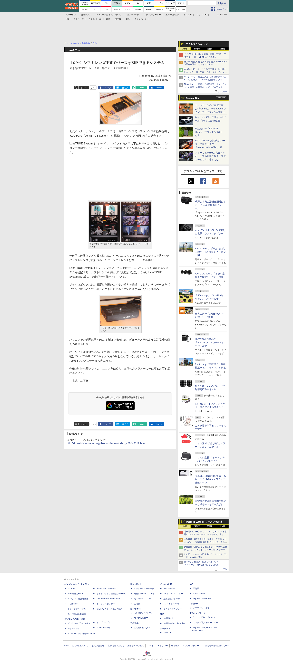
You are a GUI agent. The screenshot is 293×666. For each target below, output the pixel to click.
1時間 (184, 49)
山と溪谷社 (135, 609)
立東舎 (137, 604)
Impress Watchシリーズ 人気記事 (204, 521)
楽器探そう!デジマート (144, 593)
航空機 (118, 19)
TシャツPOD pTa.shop (204, 617)
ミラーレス (71, 14)
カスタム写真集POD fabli (205, 622)
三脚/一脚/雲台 (172, 14)
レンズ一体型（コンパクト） (109, 14)
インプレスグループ (192, 645)
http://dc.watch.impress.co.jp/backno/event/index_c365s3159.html (106, 443)
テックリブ (165, 628)
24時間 (197, 49)
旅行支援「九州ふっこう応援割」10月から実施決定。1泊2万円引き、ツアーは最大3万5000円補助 (205, 550)
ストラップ (79, 19)
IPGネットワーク (197, 613)
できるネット (74, 628)
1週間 (209, 49)
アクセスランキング (196, 44)
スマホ (92, 19)
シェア (108, 88)
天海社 (196, 588)
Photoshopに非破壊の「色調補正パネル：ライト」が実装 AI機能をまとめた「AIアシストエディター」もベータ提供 (205, 87)
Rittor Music (136, 584)
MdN (162, 614)
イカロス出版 (166, 584)
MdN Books (168, 618)
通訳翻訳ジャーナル (172, 599)
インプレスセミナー (105, 604)
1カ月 (222, 49)
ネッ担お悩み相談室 (77, 614)
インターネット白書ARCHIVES (82, 633)
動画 (128, 19)
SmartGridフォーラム (106, 588)
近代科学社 (135, 623)
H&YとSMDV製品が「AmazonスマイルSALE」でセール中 (209, 342)
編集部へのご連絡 (136, 645)
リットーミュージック (144, 588)
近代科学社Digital (142, 627)
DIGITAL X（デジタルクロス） (110, 609)
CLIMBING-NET (141, 618)
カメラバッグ (133, 14)
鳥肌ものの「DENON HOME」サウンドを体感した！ (209, 132)
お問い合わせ (98, 645)
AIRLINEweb (169, 588)
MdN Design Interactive (174, 623)
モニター (187, 14)
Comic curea (199, 593)
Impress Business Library (108, 599)
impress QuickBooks (202, 599)
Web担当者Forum (76, 593)
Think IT (71, 588)
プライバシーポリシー (157, 645)
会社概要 (175, 645)
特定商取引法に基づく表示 (217, 645)
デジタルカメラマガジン (79, 623)
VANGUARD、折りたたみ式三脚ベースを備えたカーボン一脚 (210, 252)
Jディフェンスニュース (174, 593)
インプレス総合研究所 (78, 599)
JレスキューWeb (171, 604)
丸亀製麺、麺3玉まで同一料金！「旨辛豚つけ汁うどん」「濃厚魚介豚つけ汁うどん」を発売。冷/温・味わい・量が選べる (205, 542)
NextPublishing (103, 627)
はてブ (125, 88)
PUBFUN (194, 604)
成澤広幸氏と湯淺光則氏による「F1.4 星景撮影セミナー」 (210, 205)
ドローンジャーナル (77, 609)
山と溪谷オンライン (143, 613)
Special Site (193, 98)
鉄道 (108, 19)
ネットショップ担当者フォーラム (111, 593)
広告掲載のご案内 (116, 645)
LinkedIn (158, 88)
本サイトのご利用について (76, 645)
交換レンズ (86, 14)
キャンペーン (141, 19)
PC (67, 19)
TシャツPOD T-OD (143, 599)
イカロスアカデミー (172, 609)
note (142, 88)
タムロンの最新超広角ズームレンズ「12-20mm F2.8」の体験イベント (210, 479)
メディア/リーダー (152, 14)
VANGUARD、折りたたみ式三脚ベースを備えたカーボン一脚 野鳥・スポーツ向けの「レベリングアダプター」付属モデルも (205, 72)
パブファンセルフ (201, 608)
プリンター (201, 14)
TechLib (167, 633)
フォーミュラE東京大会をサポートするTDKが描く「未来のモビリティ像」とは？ (210, 156)
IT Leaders (72, 604)
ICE (191, 584)
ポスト (83, 88)
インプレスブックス (105, 622)
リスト (93, 88)
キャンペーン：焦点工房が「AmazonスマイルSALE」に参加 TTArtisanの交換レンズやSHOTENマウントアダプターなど (205, 80)
